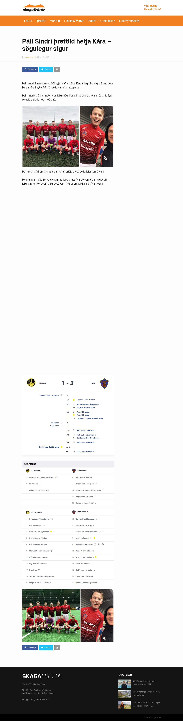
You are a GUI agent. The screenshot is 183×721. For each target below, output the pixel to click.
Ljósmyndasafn (129, 20)
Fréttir (28, 20)
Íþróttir (41, 20)
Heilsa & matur (74, 20)
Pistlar (92, 20)
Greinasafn (107, 20)
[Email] (57, 69)
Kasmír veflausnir (43, 699)
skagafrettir (30, 57)
